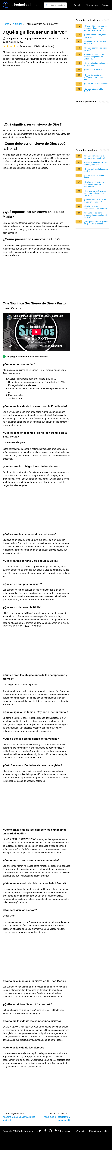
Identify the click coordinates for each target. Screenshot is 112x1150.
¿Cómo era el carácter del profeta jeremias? (95, 163)
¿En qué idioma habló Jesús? (93, 90)
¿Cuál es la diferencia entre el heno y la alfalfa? (96, 64)
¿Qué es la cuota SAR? (94, 70)
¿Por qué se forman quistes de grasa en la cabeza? (96, 222)
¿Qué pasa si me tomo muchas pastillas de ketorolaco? (94, 184)
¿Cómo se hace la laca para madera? (96, 170)
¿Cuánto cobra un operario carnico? (95, 49)
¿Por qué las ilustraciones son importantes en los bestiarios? (95, 193)
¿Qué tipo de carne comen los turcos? (95, 42)
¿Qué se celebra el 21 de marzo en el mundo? (95, 201)
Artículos (78, 5)
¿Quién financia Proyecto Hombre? (95, 36)
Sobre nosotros (65, 1131)
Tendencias (92, 5)
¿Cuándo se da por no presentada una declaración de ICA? (96, 215)
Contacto (80, 1131)
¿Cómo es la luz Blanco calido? (94, 176)
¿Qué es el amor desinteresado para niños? (95, 207)
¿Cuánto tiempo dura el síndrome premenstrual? (94, 157)
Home (6, 24)
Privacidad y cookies (99, 1131)
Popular (105, 5)
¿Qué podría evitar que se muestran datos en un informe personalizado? (95, 28)
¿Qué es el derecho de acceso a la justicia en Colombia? (94, 56)
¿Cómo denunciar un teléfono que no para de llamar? (94, 77)
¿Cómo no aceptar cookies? (96, 84)
